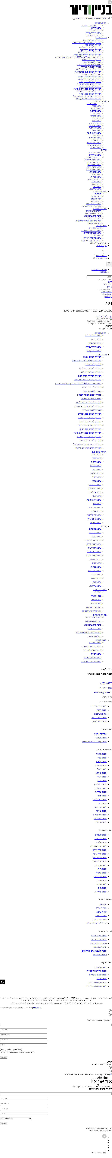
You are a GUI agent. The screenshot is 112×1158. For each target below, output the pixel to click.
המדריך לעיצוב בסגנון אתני (90, 86)
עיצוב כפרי (96, 106)
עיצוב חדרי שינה (94, 164)
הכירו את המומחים (93, 213)
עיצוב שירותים (95, 155)
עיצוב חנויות (96, 235)
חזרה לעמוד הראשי (104, 316)
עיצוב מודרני (92, 103)
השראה (98, 194)
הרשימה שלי (101, 255)
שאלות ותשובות (94, 223)
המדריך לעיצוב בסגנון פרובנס (89, 91)
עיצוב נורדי (96, 120)
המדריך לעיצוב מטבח (92, 40)
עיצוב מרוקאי (95, 147)
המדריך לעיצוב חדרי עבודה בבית (87, 55)
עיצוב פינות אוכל (94, 167)
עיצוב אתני (96, 130)
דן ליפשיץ (108, 296)
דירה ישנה (108, 284)
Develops (37, 1008)
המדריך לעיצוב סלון (93, 45)
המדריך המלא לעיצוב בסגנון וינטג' (87, 96)
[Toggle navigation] (74, 19)
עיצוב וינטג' (96, 113)
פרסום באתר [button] (101, 258)
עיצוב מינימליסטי (94, 142)
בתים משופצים (95, 30)
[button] (103, 18)
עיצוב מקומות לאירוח (92, 238)
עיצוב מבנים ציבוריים (92, 233)
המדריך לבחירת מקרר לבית (89, 52)
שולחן (109, 287)
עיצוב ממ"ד (96, 182)
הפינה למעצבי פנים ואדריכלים (88, 221)
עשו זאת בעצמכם (93, 203)
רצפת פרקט (107, 294)
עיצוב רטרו (96, 118)
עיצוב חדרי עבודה (93, 169)
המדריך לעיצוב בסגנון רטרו (90, 81)
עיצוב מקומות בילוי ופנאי (91, 240)
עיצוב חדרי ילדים (94, 162)
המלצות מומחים (94, 218)
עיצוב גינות (96, 174)
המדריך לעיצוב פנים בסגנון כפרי (88, 72)
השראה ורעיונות (100, 191)
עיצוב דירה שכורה (93, 33)
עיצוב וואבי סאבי (94, 133)
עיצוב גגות (97, 186)
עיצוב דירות (96, 28)
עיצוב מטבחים (95, 152)
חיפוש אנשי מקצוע (93, 211)
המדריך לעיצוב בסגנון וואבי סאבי (87, 89)
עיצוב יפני (97, 135)
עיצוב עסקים (101, 225)
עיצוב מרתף (96, 184)
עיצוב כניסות (96, 177)
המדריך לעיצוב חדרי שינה (90, 50)
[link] (91, 15)
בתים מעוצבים (101, 23)
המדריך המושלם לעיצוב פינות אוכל (86, 42)
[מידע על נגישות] (104, 1138)
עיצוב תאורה (101, 738)
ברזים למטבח (106, 291)
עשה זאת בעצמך (99, 919)
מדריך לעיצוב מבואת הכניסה (89, 64)
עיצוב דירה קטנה (94, 35)
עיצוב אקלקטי (95, 128)
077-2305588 (106, 683)
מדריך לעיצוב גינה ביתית (91, 67)
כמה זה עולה (96, 196)
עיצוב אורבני (96, 140)
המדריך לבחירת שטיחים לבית (88, 69)
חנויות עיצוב (96, 199)
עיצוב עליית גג (95, 189)
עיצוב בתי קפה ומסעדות (91, 230)
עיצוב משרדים (95, 228)
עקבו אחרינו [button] (101, 245)
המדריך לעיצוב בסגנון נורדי (90, 94)
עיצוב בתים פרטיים (89, 25)
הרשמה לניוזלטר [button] (102, 18)
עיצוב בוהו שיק (95, 123)
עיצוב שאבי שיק (94, 145)
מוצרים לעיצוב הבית (92, 216)
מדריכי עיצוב (101, 37)
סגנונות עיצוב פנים (99, 101)
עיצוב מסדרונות (94, 179)
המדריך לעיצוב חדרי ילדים (90, 47)
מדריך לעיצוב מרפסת (92, 62)
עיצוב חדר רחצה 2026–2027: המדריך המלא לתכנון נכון (78, 57)
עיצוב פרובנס (95, 111)
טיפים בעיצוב (95, 201)
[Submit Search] (109, 264)
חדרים (104, 150)
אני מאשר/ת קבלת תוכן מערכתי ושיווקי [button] (16, 1052)
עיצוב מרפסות (95, 172)
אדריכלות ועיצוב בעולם (91, 206)
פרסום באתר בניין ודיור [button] (85, 18)
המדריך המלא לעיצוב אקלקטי (88, 99)
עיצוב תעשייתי (95, 125)
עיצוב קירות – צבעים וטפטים (94, 741)
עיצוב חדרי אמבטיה (93, 160)
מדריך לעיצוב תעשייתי (91, 74)
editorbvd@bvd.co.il (103, 692)
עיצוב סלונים (92, 157)
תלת (110, 282)
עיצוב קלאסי (96, 108)
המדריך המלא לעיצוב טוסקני (89, 84)
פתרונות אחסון (100, 734)
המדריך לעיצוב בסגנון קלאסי (89, 79)
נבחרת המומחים (100, 208)
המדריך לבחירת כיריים (91, 59)
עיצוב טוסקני (95, 116)
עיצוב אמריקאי (95, 138)
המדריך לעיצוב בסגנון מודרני (89, 77)
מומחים (103, 272)
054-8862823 (106, 688)
